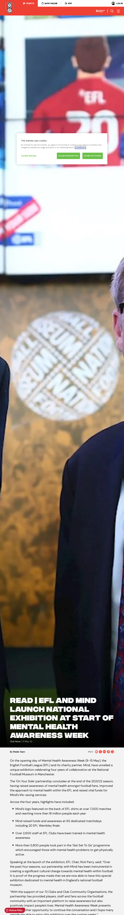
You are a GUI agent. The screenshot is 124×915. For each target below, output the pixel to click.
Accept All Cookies (92, 156)
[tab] (28, 3)
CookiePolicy (80, 148)
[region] (62, 148)
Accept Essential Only (68, 156)
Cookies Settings (28, 156)
